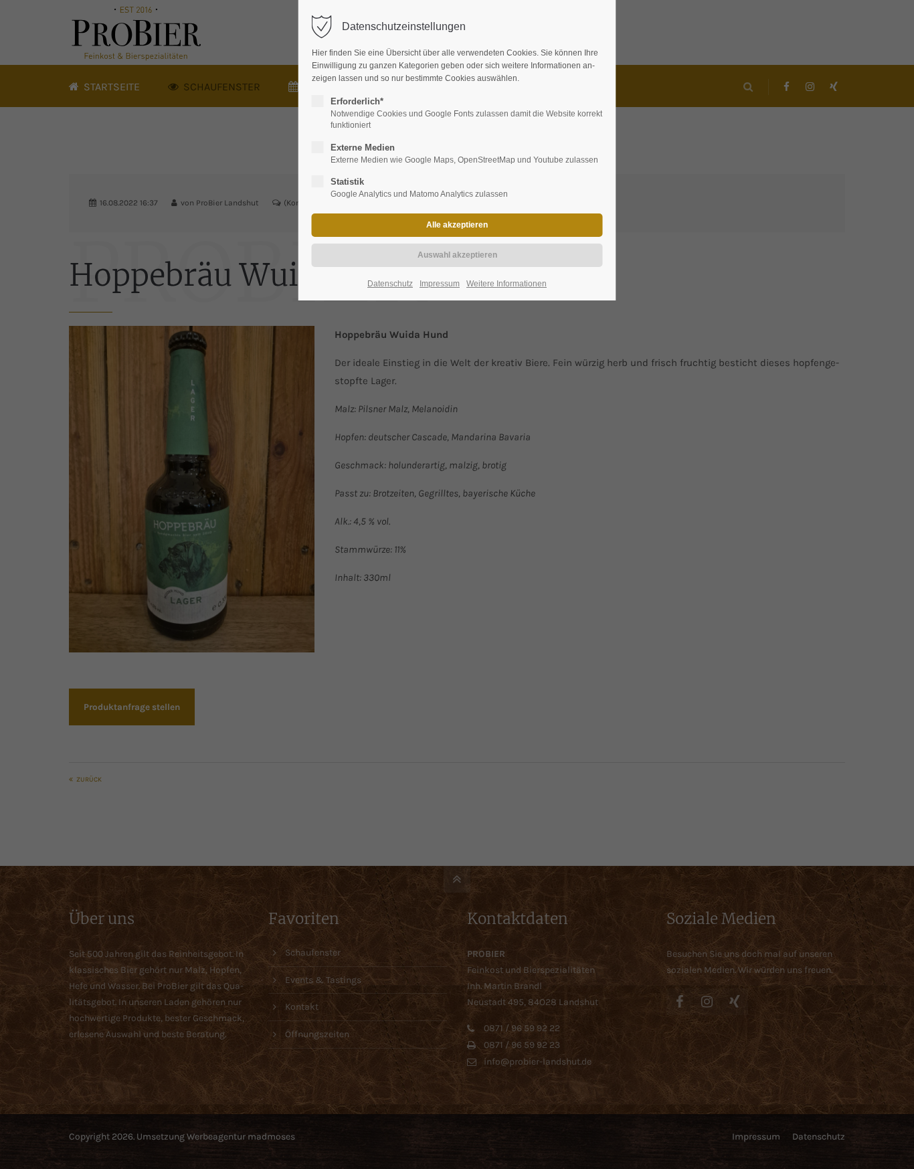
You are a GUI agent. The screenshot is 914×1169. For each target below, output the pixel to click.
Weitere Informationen (506, 283)
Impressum (440, 283)
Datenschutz (390, 283)
